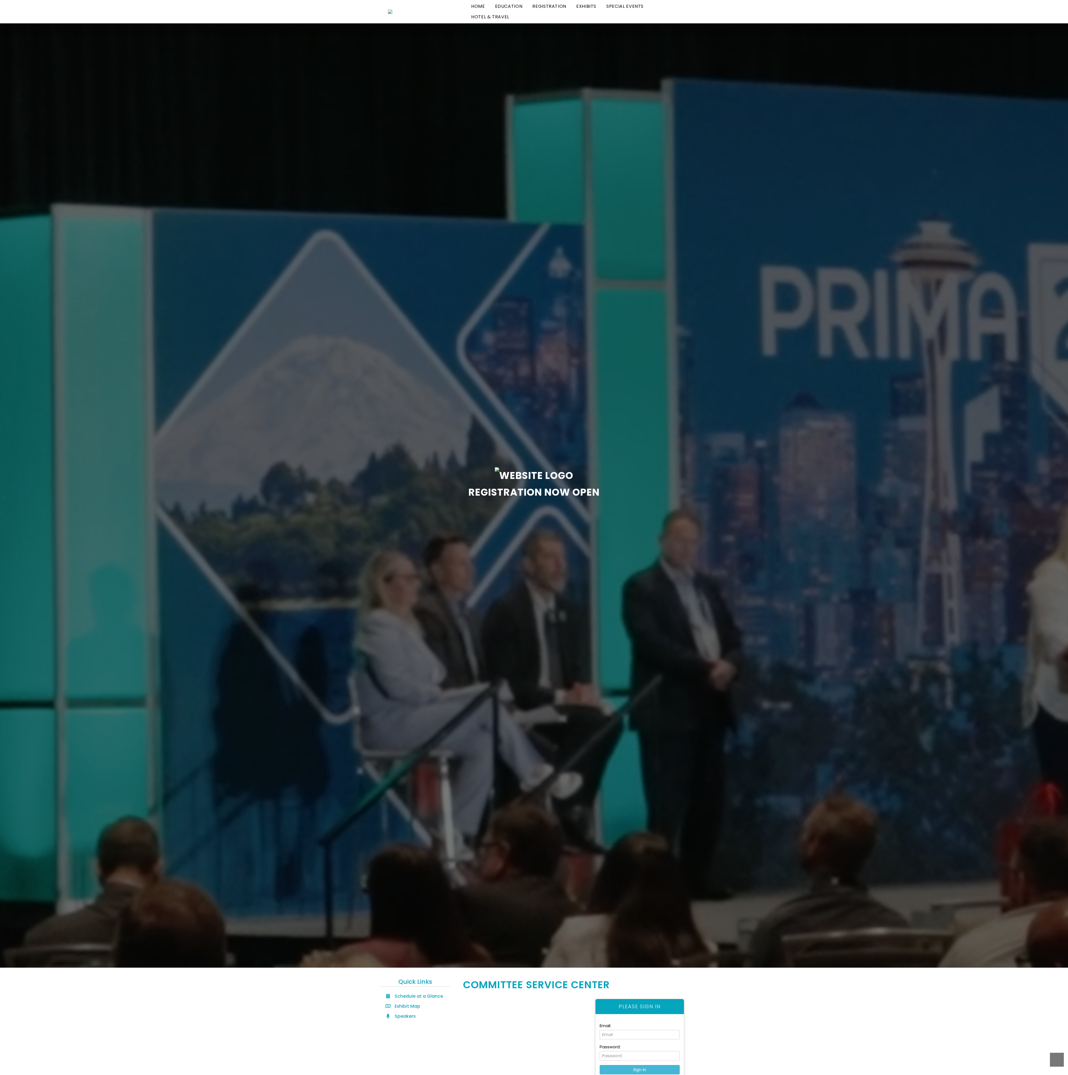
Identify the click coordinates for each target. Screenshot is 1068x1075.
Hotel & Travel (490, 17)
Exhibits (586, 6)
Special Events (625, 6)
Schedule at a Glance (418, 996)
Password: (610, 1047)
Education (509, 6)
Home (478, 6)
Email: (605, 1026)
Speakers (405, 1016)
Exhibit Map (407, 1006)
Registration (549, 6)
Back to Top (1057, 1060)
